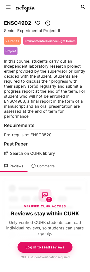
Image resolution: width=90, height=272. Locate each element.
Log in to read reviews (45, 247)
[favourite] (38, 23)
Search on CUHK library (32, 153)
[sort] (8, 7)
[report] (48, 23)
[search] (83, 7)
